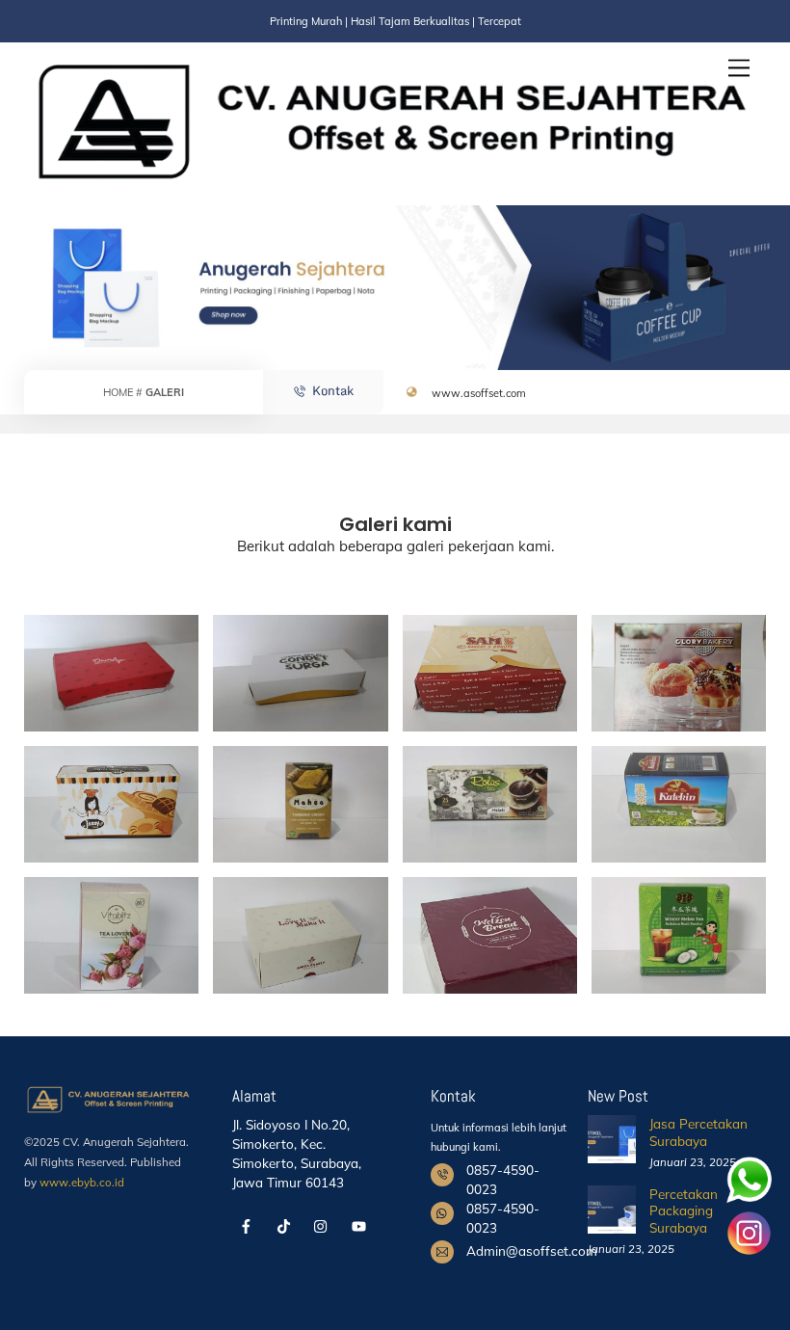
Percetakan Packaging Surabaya (683, 1210)
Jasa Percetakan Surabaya (698, 1132)
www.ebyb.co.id (82, 1182)
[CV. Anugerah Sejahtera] (390, 181)
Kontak (333, 390)
